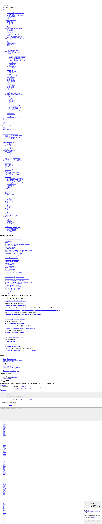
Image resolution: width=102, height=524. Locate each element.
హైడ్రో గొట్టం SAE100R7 (11, 84)
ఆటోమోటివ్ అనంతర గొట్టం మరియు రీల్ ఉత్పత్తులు (13, 94)
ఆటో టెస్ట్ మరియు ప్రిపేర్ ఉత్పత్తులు (15, 107)
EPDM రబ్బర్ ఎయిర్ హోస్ (11, 184)
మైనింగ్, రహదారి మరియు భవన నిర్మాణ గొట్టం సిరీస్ (13, 28)
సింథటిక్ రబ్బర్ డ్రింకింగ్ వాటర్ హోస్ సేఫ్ (11, 258)
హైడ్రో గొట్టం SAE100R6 (11, 82)
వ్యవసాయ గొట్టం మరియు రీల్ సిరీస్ (10, 20)
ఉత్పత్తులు (4, 10)
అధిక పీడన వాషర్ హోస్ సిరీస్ (12, 16)
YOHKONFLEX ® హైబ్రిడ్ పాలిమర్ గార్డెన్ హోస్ (13, 239)
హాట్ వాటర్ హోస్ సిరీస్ (10, 14)
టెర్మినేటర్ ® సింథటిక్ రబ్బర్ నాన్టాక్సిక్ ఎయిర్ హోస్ (13, 286)
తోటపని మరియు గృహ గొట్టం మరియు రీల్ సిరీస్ (10, 129)
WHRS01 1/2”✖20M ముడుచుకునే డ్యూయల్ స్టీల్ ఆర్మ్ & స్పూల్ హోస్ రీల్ (20, 328)
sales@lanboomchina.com (8, 0)
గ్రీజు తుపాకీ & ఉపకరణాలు (13, 109)
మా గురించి (4, 120)
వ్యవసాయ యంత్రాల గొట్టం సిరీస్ (12, 25)
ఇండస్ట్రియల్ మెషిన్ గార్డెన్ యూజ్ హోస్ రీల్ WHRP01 (15, 301)
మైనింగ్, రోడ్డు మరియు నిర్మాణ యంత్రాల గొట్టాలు (15, 36)
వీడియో (4, 123)
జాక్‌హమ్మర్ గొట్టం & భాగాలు (11, 53)
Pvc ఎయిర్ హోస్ (12, 64)
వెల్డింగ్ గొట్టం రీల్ (11, 101)
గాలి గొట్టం (8, 95)
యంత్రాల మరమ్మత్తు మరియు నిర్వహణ (13, 93)
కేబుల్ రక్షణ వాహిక (8, 242)
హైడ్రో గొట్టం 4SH (9, 88)
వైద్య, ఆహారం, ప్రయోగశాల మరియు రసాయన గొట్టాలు (13, 110)
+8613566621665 (18, 0)
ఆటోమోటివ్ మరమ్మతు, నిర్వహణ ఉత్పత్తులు (16, 106)
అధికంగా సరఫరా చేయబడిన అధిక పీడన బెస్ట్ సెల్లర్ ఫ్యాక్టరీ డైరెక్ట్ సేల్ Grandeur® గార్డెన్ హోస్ (23, 314)
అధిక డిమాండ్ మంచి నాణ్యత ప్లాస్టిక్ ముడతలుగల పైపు (15, 305)
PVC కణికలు (9, 116)
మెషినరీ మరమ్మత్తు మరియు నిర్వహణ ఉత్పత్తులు (15, 37)
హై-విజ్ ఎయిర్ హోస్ (12, 63)
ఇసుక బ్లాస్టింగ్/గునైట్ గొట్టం (11, 42)
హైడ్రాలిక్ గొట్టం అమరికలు (11, 91)
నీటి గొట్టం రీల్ (9, 17)
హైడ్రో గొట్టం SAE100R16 (11, 87)
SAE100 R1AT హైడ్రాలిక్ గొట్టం (10, 267)
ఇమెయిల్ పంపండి (3, 390)
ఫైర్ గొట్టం (8, 35)
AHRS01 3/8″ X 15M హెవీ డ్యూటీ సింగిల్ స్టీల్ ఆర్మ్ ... (13, 283)
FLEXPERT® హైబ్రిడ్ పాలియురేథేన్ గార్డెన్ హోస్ (14, 323)
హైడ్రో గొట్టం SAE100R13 (11, 86)
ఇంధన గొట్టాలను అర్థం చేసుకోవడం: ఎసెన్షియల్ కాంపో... (12, 367)
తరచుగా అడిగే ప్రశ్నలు (6, 119)
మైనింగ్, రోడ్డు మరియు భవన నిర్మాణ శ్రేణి (9, 150)
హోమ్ (4, 9)
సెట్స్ (9, 73)
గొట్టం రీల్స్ (8, 27)
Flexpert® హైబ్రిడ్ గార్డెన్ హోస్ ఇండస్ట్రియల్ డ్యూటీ (15, 319)
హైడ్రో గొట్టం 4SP (9, 89)
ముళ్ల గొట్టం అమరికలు (12, 71)
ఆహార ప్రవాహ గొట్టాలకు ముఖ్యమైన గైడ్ (9, 368)
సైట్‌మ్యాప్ (27, 386)
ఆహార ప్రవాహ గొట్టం (10, 24)
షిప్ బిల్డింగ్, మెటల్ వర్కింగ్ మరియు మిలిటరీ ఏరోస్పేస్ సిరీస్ (14, 38)
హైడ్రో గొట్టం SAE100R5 (11, 81)
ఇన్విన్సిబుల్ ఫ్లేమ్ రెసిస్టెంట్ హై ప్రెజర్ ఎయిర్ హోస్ (15, 178)
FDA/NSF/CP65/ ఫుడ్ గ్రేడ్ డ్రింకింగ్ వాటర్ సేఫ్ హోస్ (15, 13)
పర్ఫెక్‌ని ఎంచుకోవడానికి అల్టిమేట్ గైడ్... (9, 366)
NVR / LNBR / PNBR (11, 114)
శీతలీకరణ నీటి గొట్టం (10, 44)
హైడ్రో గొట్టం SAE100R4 (11, 80)
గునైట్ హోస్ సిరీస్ (10, 32)
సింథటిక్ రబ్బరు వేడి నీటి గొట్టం (10, 341)
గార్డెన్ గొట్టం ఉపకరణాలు (9, 141)
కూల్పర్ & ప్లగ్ (11, 72)
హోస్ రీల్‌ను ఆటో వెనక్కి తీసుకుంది (12, 66)
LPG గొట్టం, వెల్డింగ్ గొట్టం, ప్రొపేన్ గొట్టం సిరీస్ (14, 34)
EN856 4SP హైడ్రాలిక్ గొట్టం (9, 264)
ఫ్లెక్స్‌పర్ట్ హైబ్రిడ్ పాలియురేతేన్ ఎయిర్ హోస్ (16, 58)
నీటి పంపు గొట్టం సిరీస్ (10, 21)
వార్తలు (4, 118)
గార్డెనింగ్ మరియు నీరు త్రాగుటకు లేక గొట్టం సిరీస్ (15, 15)
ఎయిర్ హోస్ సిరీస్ (8, 177)
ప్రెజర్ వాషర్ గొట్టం (8, 170)
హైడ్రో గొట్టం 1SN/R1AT (11, 77)
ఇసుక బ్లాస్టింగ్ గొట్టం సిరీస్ (11, 31)
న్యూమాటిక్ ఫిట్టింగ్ (10, 70)
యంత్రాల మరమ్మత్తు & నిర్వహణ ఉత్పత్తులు (12, 172)
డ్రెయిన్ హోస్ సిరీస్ (10, 30)
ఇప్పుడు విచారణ (3, 385)
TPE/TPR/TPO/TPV (10, 113)
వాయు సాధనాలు (8, 191)
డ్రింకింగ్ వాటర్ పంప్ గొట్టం (11, 46)
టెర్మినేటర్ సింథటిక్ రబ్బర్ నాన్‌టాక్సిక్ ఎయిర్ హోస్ (17, 57)
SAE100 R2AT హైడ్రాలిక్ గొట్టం (10, 270)
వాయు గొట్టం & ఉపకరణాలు (9, 51)
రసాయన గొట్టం (9, 39)
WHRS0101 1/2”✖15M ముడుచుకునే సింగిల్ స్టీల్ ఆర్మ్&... (14, 251)
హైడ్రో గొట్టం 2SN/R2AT (11, 78)
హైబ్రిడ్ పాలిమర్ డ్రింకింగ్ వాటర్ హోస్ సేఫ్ (11, 261)
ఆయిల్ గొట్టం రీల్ (12, 99)
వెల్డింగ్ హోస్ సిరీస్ (8, 163)
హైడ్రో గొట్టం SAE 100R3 (11, 79)
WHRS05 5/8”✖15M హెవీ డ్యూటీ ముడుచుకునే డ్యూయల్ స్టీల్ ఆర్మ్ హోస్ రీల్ (20, 350)
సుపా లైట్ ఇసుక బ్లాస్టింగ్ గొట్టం (10, 248)
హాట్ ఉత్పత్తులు (22, 386)
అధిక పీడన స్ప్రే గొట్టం (10, 23)
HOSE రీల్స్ (9, 92)
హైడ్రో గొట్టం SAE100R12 (11, 85)
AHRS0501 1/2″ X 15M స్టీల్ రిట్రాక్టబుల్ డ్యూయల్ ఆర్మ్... (14, 277)
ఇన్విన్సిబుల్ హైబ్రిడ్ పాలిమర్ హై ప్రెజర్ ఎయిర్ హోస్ (17, 56)
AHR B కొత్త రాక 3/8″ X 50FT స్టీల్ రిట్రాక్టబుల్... (12, 245)
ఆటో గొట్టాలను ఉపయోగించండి (12, 103)
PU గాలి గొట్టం (11, 65)
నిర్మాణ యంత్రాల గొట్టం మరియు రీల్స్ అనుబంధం (13, 75)
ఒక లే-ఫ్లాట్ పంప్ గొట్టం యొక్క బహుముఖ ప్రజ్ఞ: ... (11, 371)
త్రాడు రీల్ (10, 102)
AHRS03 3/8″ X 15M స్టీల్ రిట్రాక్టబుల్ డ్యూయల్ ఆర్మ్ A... (14, 280)
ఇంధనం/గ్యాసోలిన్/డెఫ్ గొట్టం (11, 43)
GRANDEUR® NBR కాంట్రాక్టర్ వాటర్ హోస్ (14, 346)
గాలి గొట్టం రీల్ (9, 220)
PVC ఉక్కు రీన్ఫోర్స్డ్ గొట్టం (11, 22)
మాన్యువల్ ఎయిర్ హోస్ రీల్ (11, 67)
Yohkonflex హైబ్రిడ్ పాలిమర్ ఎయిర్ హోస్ (16, 59)
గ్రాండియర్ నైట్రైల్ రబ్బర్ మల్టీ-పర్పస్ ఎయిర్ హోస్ (17, 60)
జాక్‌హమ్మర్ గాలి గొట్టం (10, 29)
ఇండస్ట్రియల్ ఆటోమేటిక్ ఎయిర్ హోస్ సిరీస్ (14, 52)
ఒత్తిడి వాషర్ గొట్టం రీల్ (12, 100)
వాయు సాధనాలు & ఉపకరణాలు (8, 361)
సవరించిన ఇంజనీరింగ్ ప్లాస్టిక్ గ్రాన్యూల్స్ (13, 117)
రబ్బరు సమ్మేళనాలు (10, 115)
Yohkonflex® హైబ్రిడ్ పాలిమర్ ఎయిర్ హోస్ (12, 289)
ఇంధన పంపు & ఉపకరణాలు (13, 108)
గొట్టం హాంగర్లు (9, 74)
